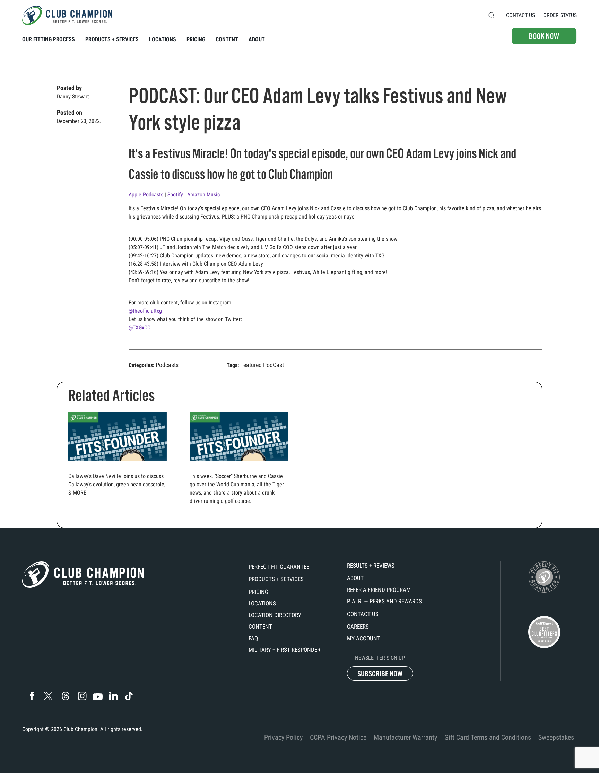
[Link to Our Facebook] (32, 696)
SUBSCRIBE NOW (379, 673)
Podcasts (167, 364)
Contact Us (520, 15)
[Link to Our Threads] (65, 696)
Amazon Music (204, 194)
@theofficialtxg (145, 311)
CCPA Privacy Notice (338, 737)
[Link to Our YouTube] (98, 696)
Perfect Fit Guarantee (279, 566)
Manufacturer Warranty (405, 737)
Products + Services (276, 579)
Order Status (560, 15)
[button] (491, 15)
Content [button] (227, 39)
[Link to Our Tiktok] (129, 696)
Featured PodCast (262, 364)
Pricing (258, 591)
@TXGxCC (139, 327)
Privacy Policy (283, 737)
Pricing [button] (195, 39)
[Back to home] (67, 15)
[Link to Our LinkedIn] (113, 696)
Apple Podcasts (147, 194)
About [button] (257, 39)
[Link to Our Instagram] (82, 696)
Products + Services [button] (112, 39)
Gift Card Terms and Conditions (487, 737)
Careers (358, 626)
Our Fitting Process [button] (48, 39)
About (355, 578)
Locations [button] (162, 39)
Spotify (175, 194)
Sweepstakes (556, 737)
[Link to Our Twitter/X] (48, 696)
